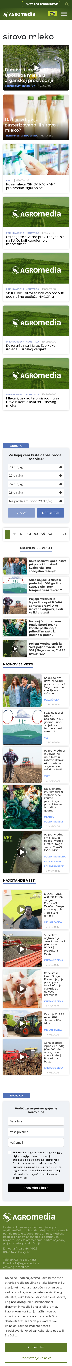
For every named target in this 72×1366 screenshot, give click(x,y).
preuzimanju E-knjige (49, 1167)
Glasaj (21, 513)
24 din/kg (16, 484)
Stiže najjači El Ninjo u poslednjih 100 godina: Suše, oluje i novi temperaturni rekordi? (53, 722)
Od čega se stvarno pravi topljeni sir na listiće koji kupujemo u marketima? (35, 240)
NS (14, 534)
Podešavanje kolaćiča (36, 1358)
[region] (36, 1317)
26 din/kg (16, 492)
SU (36, 534)
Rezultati (50, 513)
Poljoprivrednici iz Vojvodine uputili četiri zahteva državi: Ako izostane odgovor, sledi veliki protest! (54, 760)
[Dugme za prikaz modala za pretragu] (67, 4)
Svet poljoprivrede (42, 4)
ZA (65, 534)
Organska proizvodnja (20, 86)
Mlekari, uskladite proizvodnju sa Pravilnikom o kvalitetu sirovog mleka (32, 402)
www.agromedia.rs (16, 1267)
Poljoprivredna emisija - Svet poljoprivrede (55, 861)
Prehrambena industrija (21, 135)
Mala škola (51, 699)
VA (50, 534)
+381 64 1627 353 (25, 1259)
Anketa (16, 445)
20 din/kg (16, 467)
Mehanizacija (53, 922)
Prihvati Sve (36, 1347)
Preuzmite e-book (36, 1188)
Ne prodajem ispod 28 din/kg (30, 501)
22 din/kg (16, 475)
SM (29, 534)
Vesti (9, 180)
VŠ (43, 534)
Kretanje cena (53, 960)
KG (57, 534)
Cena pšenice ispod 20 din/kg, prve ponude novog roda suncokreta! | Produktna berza (54, 1052)
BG (7, 534)
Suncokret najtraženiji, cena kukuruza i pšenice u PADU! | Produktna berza (54, 944)
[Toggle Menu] (64, 14)
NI (21, 534)
